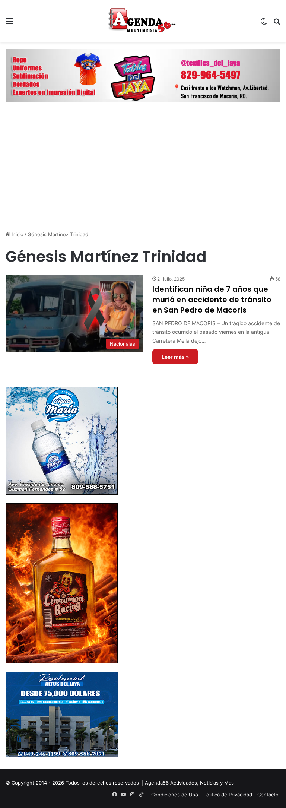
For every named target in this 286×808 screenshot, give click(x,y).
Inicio (16, 234)
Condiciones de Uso (174, 795)
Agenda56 (157, 783)
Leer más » (175, 357)
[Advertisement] (143, 173)
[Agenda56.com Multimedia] (143, 21)
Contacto (268, 795)
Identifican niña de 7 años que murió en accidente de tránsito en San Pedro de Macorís (211, 299)
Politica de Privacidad (227, 795)
